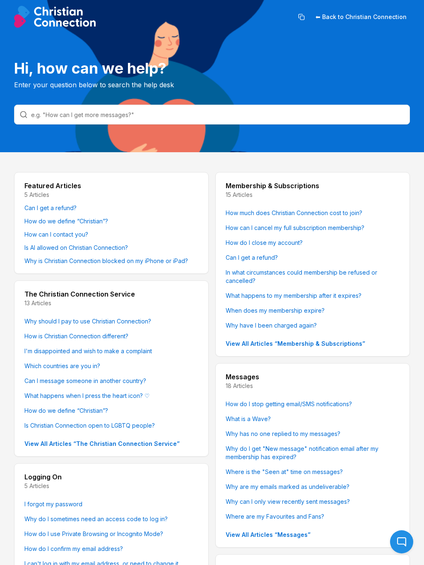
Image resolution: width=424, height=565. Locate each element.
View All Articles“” (102, 443)
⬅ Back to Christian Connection (361, 16)
